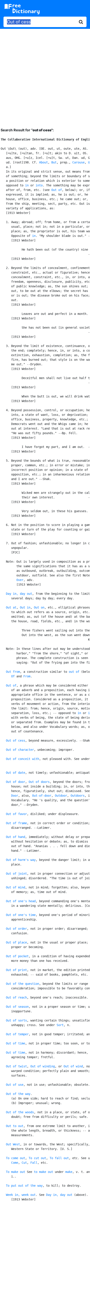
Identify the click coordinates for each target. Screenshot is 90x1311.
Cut (24, 1162)
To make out (15, 1172)
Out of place (16, 942)
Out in (25, 607)
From (26, 676)
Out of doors (39, 782)
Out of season (17, 1006)
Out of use (14, 1084)
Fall (33, 1162)
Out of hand (15, 837)
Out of (56, 190)
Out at (11, 607)
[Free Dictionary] (22, 9)
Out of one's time (21, 915)
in (27, 185)
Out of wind (73, 1066)
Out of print (16, 970)
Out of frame (16, 823)
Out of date (15, 772)
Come (14, 1162)
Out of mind (15, 887)
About (43, 162)
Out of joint (16, 873)
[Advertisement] (45, 75)
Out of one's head (21, 901)
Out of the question (22, 983)
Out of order (16, 928)
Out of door (15, 782)
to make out (43, 1172)
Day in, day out (19, 593)
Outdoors (78, 795)
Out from (13, 671)
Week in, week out (21, 1195)
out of (74, 671)
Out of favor (16, 814)
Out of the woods (20, 1112)
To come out (15, 1158)
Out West (13, 1144)
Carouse (78, 162)
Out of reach (16, 997)
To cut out (37, 1158)
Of (13, 676)
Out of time (15, 1043)
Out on (39, 607)
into (39, 185)
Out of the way (18, 1094)
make (68, 1172)
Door (14, 795)
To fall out (59, 1158)
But (54, 162)
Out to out (14, 1126)
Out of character (20, 749)
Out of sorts (16, 1020)
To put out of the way (24, 1185)
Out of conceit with (22, 759)
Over (19, 580)
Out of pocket (17, 956)
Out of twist (16, 1066)
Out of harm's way (21, 860)
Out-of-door (41, 795)
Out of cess (15, 740)
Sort (60, 1025)
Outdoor (61, 795)
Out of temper (17, 1034)
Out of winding (42, 1066)
